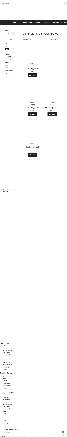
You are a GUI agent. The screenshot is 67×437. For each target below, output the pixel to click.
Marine (38, 22)
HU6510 (32, 102)
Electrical (46, 22)
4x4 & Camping (8, 59)
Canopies (56, 22)
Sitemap (5, 355)
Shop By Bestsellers (9, 70)
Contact (63, 22)
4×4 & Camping (6, 376)
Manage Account (7, 417)
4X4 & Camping (27, 22)
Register (5, 415)
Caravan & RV (15, 22)
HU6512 (32, 63)
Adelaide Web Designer (31, 436)
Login (4, 413)
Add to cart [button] (32, 75)
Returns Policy (6, 354)
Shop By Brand (8, 73)
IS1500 (32, 141)
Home (24, 30)
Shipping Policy (6, 352)
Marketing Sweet (47, 436)
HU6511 (52, 102)
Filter (7, 49)
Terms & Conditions (7, 350)
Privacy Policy (6, 348)
